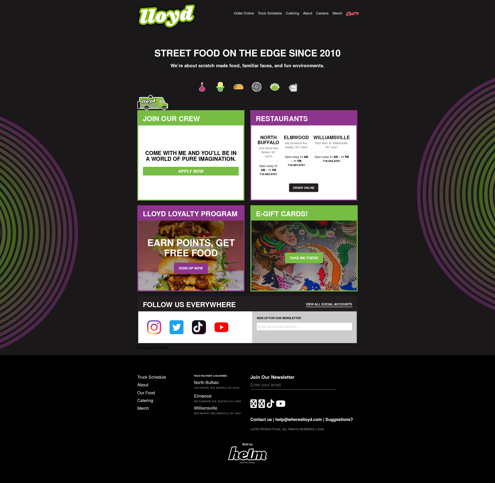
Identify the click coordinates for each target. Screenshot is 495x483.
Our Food (146, 392)
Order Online (244, 12)
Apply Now (191, 171)
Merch (337, 12)
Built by (247, 444)
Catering (292, 12)
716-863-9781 (268, 174)
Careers (322, 12)
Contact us (261, 419)
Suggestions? (339, 419)
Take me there (304, 257)
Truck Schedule (270, 12)
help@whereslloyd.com (298, 419)
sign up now (191, 268)
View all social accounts (329, 304)
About (307, 12)
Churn (351, 16)
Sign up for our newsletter (279, 318)
